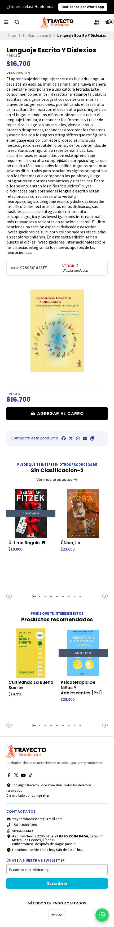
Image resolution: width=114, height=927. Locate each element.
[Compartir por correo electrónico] (85, 438)
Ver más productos (54, 479)
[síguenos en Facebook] (9, 775)
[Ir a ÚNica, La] (83, 513)
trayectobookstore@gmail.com (37, 819)
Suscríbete (57, 883)
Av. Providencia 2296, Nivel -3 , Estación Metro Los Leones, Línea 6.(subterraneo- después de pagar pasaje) (57, 840)
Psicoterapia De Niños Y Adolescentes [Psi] (81, 688)
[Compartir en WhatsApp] (78, 438)
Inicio (12, 35)
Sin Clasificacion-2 (37, 35)
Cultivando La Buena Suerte (30, 685)
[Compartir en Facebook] (63, 438)
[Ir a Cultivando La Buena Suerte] (30, 653)
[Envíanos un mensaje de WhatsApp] (102, 915)
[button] (92, 438)
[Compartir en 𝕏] (70, 438)
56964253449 (22, 831)
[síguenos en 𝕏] (16, 775)
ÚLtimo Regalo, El (26, 543)
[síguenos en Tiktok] (30, 775)
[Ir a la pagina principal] (57, 22)
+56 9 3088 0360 (24, 825)
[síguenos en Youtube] (23, 775)
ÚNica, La (70, 543)
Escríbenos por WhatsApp (83, 7)
